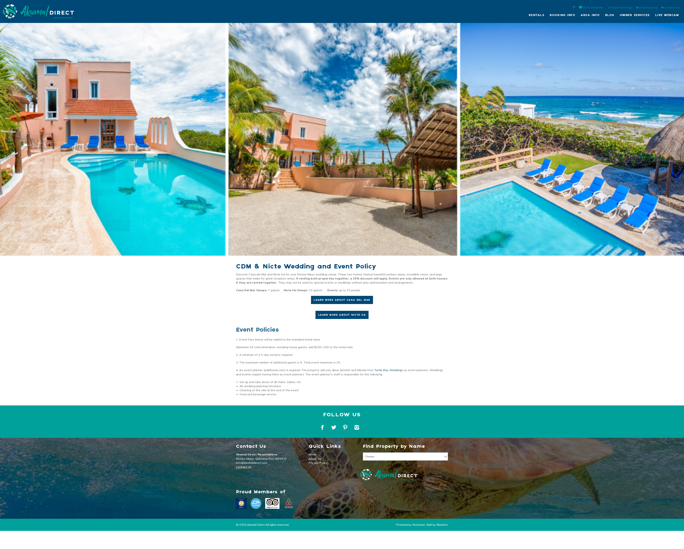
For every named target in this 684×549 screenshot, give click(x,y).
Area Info (590, 15)
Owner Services (635, 15)
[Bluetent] (256, 503)
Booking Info (562, 15)
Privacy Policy (318, 462)
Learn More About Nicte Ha (342, 314)
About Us (315, 458)
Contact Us (672, 7)
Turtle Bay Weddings (388, 370)
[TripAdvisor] (272, 503)
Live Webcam (667, 15)
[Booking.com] (241, 503)
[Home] (38, 11)
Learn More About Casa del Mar (342, 300)
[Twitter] (334, 427)
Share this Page (622, 7)
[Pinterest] (345, 427)
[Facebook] (323, 427)
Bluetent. (442, 524)
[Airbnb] (288, 503)
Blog (609, 15)
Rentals (537, 15)
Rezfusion (418, 524)
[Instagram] (357, 427)
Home (313, 454)
